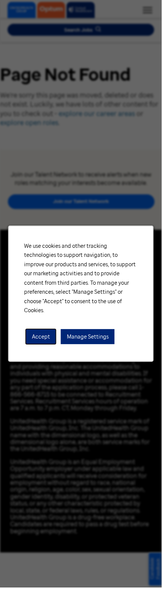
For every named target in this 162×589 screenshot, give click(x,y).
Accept (41, 336)
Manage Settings (88, 336)
